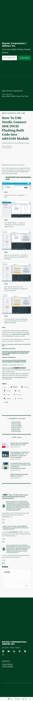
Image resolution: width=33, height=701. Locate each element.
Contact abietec (7, 666)
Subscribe (24, 58)
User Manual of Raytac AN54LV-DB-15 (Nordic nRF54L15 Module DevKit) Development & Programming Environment (20, 465)
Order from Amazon (16, 427)
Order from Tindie (16, 431)
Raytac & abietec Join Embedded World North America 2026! (19, 443)
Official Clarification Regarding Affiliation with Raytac (19, 475)
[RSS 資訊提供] (14, 651)
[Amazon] (20, 651)
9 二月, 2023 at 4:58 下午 (9, 528)
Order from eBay (15, 429)
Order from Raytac (16, 422)
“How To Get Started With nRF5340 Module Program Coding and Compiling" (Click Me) (14, 360)
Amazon (18, 96)
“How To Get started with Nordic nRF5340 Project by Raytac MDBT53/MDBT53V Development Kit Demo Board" (16, 353)
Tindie (26, 96)
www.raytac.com (6, 377)
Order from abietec (16, 423)
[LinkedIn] (3, 651)
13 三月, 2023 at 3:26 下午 (12, 552)
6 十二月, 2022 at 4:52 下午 (12, 509)
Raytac (4, 96)
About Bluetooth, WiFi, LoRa (13, 113)
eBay (23, 96)
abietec (8, 96)
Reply (3, 522)
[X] (3, 655)
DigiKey (13, 96)
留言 (26, 585)
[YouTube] (9, 651)
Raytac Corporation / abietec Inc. (14, 44)
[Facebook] (25, 651)
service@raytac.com (20, 377)
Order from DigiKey (16, 425)
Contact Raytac (7, 664)
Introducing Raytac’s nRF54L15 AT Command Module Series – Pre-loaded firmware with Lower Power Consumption (19, 454)
